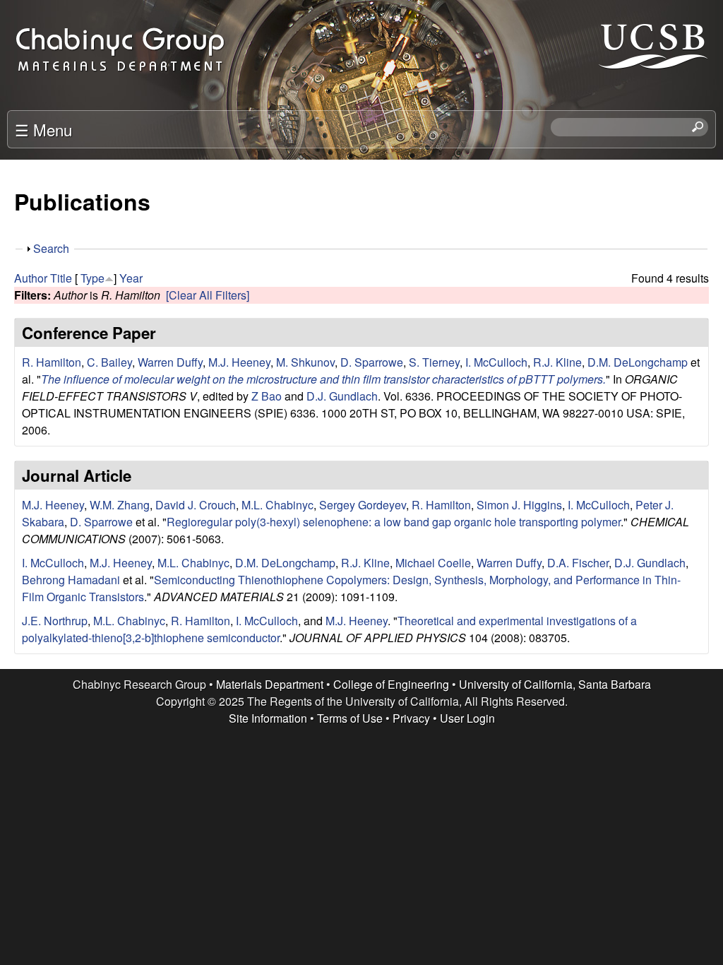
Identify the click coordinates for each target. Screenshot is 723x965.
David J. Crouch (195, 505)
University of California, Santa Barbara (555, 684)
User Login (467, 718)
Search (51, 248)
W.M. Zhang (120, 505)
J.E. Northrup (55, 620)
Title (61, 278)
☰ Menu (43, 129)
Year (131, 278)
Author (30, 278)
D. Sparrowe (371, 362)
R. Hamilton (51, 362)
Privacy (411, 718)
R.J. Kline (557, 362)
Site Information (268, 718)
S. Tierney (434, 362)
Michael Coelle (433, 563)
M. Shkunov (305, 362)
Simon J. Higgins (519, 505)
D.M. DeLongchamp (637, 362)
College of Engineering (391, 684)
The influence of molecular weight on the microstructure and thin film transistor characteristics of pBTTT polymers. (323, 379)
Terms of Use (350, 718)
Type (92, 278)
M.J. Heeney (239, 362)
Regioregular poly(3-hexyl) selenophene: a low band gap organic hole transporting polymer (394, 522)
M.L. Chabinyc (277, 505)
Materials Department (269, 684)
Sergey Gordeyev (362, 505)
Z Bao (266, 396)
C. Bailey (109, 362)
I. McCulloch (496, 362)
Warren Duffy (170, 362)
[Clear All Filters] (207, 295)
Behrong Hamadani (71, 580)
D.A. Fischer (578, 563)
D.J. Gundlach (342, 396)
